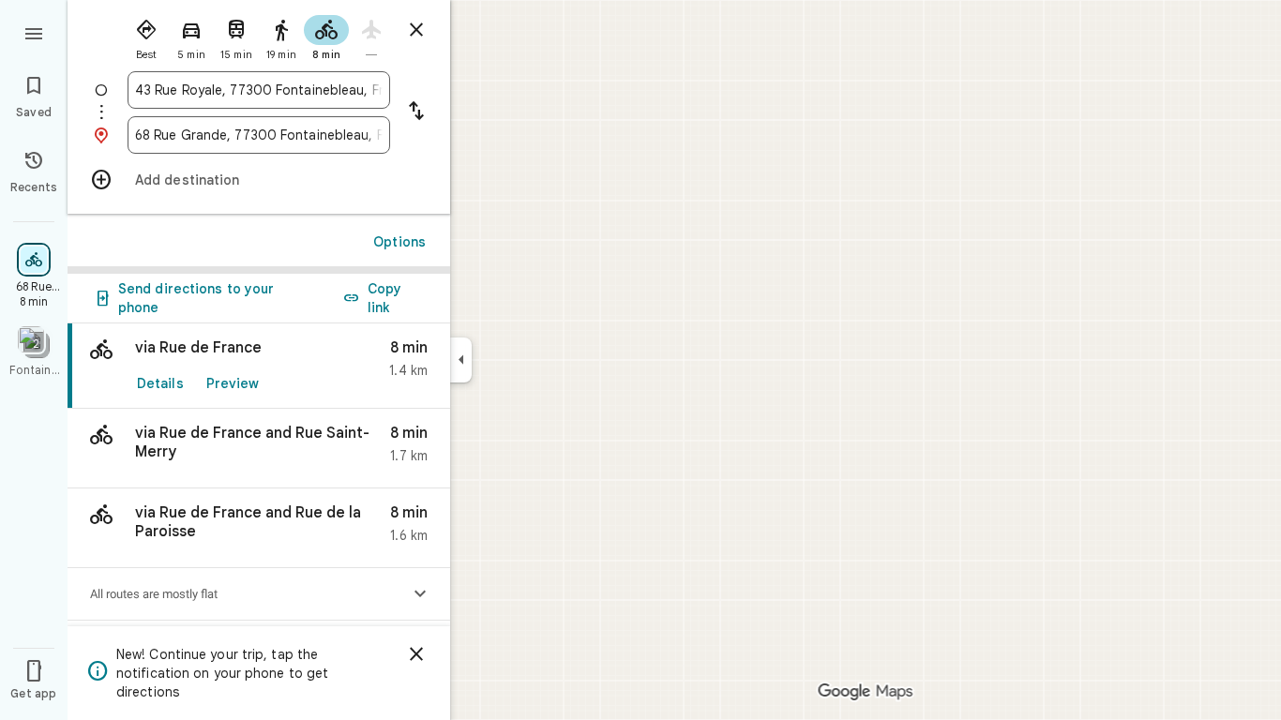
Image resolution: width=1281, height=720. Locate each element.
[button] (259, 448)
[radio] (146, 35)
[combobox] (259, 90)
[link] (259, 366)
